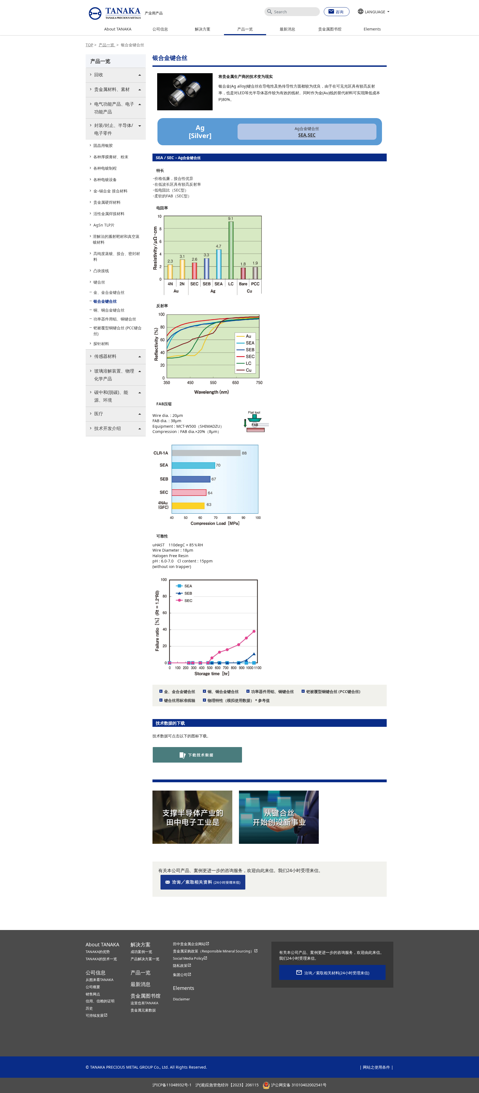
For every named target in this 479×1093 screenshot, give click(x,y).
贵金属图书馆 (330, 29)
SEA (302, 135)
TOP (89, 44)
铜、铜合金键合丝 (223, 691)
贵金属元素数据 (143, 1010)
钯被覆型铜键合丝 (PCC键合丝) (333, 691)
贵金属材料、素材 (112, 89)
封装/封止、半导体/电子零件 (113, 129)
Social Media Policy (190, 958)
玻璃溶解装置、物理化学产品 (114, 375)
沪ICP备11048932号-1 (172, 1084)
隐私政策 (182, 965)
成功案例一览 (141, 951)
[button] (373, 12)
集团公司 (182, 974)
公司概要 (93, 987)
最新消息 (287, 29)
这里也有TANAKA (144, 1003)
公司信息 (160, 29)
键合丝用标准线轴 (179, 700)
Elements (372, 29)
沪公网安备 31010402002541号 (298, 1084)
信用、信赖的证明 (100, 1001)
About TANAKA (117, 29)
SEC (311, 135)
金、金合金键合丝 (179, 691)
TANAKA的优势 (98, 951)
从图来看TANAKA (99, 979)
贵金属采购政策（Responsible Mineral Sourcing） (215, 951)
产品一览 (245, 29)
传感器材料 (105, 356)
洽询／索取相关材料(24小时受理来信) (336, 972)
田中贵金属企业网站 (191, 944)
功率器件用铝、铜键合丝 (272, 691)
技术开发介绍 (107, 428)
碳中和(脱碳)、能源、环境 (111, 396)
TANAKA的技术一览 (101, 959)
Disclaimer (181, 999)
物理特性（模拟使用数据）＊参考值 (239, 700)
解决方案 (202, 29)
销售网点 (93, 994)
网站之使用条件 (376, 1067)
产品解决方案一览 (145, 959)
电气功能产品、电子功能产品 (114, 108)
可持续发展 (97, 1015)
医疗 (98, 414)
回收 (98, 75)
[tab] (116, 75)
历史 (89, 1008)
